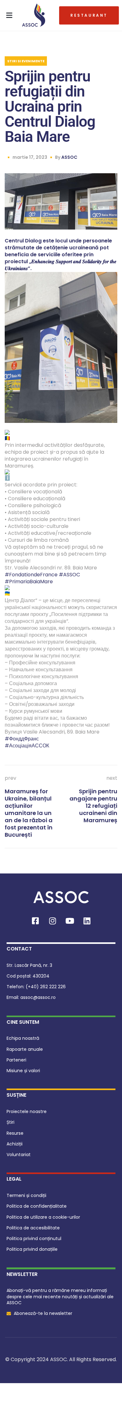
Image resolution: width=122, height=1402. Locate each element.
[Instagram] (52, 921)
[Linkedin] (87, 921)
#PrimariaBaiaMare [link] (29, 581)
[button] (9, 15)
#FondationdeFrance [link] (31, 574)
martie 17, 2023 (30, 157)
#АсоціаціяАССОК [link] (27, 745)
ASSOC (69, 157)
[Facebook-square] (35, 921)
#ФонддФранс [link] (22, 738)
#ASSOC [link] (69, 574)
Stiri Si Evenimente (25, 61)
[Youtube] (70, 921)
